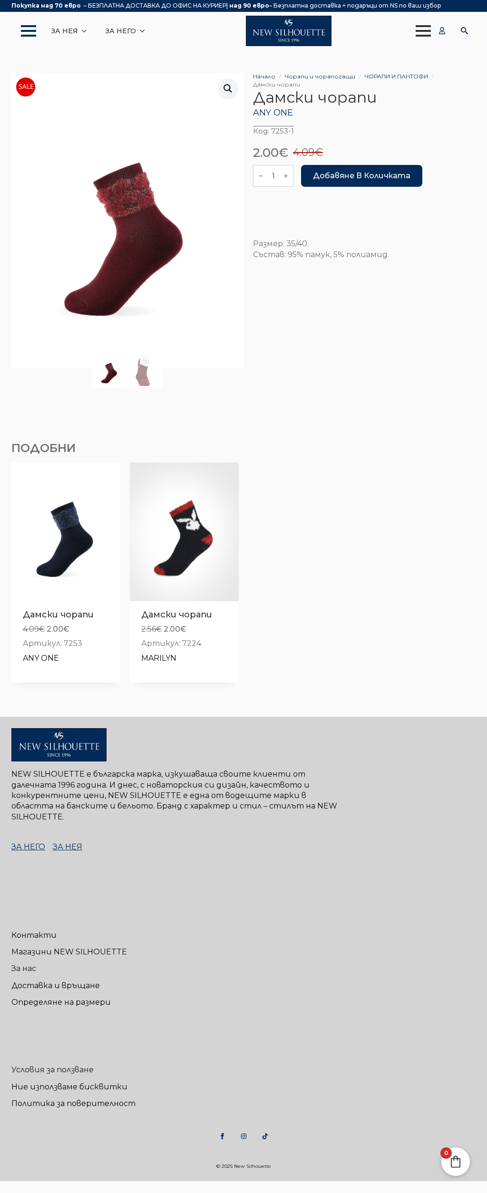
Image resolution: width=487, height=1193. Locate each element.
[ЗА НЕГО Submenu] (145, 31)
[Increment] (286, 176)
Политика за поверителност (73, 1103)
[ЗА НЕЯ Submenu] (87, 31)
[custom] (222, 1136)
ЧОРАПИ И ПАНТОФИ (396, 76)
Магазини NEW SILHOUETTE (69, 951)
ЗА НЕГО (121, 31)
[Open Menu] (23, 30)
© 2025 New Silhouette (243, 1166)
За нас (23, 968)
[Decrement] (260, 176)
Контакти (34, 935)
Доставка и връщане (55, 985)
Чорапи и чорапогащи (320, 76)
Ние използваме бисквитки (69, 1086)
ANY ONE (273, 112)
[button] (228, 88)
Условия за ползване (52, 1069)
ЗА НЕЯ (64, 31)
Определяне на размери (61, 1002)
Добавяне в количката (361, 175)
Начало (264, 76)
